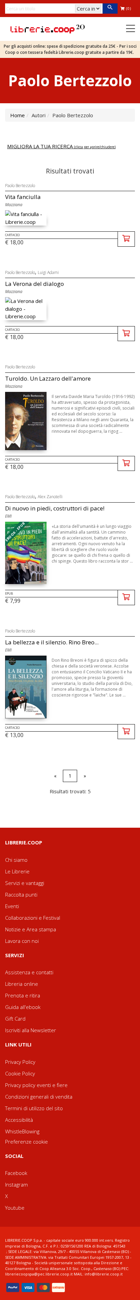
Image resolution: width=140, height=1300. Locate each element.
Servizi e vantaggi (24, 883)
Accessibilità (19, 1119)
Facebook (16, 1172)
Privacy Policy (20, 1061)
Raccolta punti (21, 894)
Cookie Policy (20, 1073)
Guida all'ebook (22, 1007)
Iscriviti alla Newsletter (30, 1030)
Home (17, 115)
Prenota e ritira (22, 995)
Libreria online (21, 983)
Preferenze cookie (26, 1141)
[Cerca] (110, 8)
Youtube (14, 1207)
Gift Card (15, 1018)
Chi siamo (16, 859)
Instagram (16, 1184)
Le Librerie (17, 871)
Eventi (12, 906)
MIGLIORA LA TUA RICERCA (61, 146)
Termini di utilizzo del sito (34, 1108)
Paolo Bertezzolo (20, 185)
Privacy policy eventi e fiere (36, 1085)
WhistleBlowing (22, 1131)
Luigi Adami (48, 272)
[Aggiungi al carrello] (126, 239)
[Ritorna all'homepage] (47, 28)
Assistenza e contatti (29, 972)
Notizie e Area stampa (30, 929)
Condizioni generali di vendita (38, 1096)
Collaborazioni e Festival (32, 917)
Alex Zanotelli (50, 497)
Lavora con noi (22, 940)
